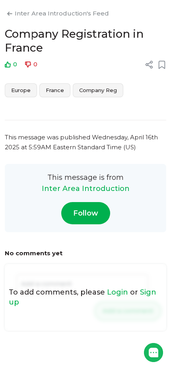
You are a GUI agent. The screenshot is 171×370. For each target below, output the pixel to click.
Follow (85, 213)
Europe (21, 90)
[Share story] (149, 64)
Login (117, 292)
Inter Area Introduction (86, 188)
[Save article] (161, 64)
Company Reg (98, 90)
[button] (153, 352)
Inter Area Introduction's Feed (62, 13)
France (55, 90)
